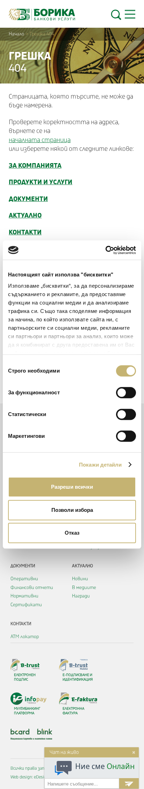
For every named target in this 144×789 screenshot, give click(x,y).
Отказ (72, 533)
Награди (81, 596)
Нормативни (24, 596)
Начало (16, 34)
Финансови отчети (31, 587)
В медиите (84, 587)
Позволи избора (72, 510)
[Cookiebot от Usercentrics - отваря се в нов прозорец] (105, 250)
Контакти (25, 232)
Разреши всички (72, 487)
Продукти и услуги (40, 182)
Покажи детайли (100, 465)
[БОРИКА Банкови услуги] (42, 14)
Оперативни (24, 579)
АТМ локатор (24, 637)
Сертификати (26, 605)
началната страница (40, 140)
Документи (28, 198)
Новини (80, 579)
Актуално (25, 215)
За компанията (35, 165)
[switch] (126, 392)
